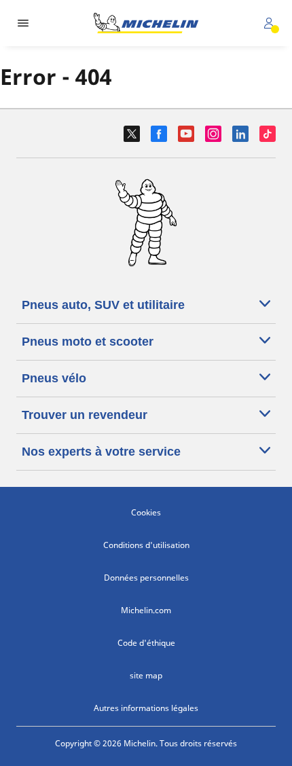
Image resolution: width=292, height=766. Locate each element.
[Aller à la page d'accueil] (146, 23)
